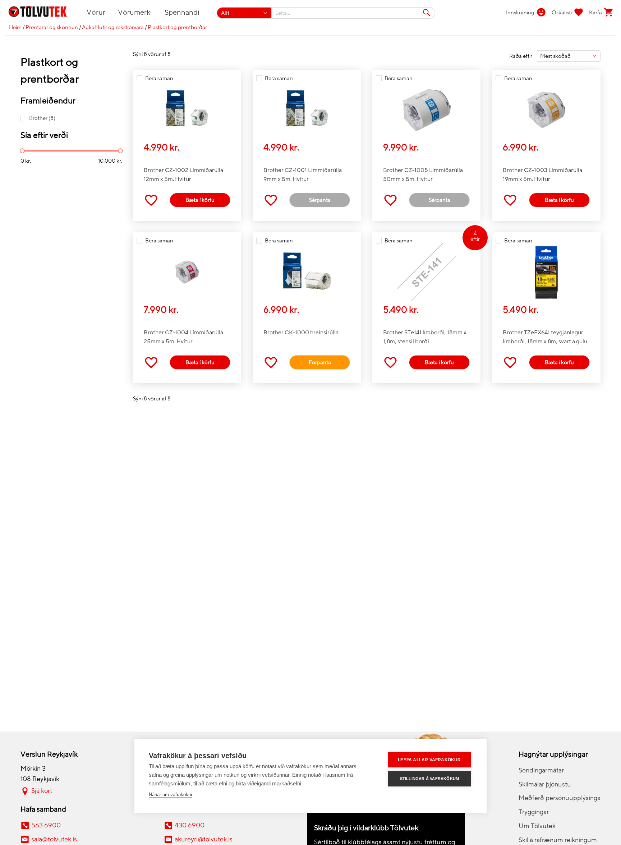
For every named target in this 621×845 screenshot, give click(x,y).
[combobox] (353, 13)
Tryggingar (534, 812)
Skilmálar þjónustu (545, 784)
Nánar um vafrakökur (170, 794)
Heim (15, 27)
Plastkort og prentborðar (177, 27)
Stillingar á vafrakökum (429, 778)
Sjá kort (41, 790)
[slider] (22, 151)
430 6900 (189, 825)
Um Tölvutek (537, 826)
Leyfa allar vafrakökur (429, 759)
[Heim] (42, 12)
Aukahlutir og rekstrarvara (113, 27)
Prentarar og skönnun (52, 27)
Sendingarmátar (541, 770)
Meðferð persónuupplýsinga (560, 798)
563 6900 (46, 825)
